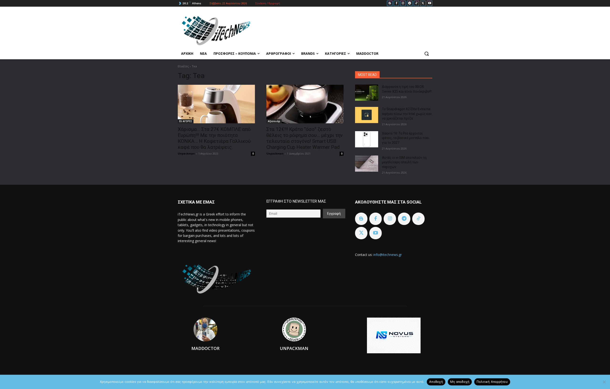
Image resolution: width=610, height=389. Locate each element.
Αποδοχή (436, 382)
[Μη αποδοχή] (604, 381)
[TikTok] (416, 3)
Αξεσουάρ (274, 121)
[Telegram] (409, 3)
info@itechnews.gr (387, 254)
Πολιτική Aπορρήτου (492, 382)
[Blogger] (389, 3)
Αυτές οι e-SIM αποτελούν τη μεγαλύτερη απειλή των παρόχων (404, 162)
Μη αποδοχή (460, 382)
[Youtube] (429, 3)
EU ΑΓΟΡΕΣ (185, 121)
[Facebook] (396, 3)
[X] (423, 3)
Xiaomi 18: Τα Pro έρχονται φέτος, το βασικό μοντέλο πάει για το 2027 (405, 138)
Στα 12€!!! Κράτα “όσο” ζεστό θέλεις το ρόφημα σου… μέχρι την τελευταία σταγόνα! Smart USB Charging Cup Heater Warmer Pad (304, 138)
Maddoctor (205, 348)
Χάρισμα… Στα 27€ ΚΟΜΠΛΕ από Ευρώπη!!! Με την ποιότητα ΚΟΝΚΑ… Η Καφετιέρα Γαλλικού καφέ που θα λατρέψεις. (214, 138)
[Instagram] (403, 3)
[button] (426, 53)
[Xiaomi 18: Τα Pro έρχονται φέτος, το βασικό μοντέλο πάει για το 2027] (366, 139)
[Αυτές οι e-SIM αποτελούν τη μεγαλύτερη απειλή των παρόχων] (366, 163)
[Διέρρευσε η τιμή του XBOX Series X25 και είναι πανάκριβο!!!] (366, 93)
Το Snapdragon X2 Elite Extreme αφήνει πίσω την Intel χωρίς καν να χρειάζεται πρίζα (407, 113)
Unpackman (186, 153)
